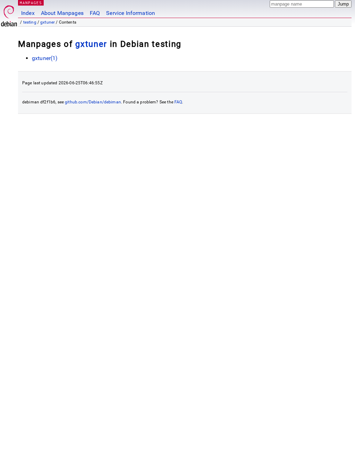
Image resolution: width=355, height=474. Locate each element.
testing (29, 22)
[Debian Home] (9, 14)
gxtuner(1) (45, 58)
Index (28, 13)
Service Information (130, 13)
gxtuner (47, 22)
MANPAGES (31, 2)
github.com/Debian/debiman (93, 102)
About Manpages (62, 13)
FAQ (95, 13)
